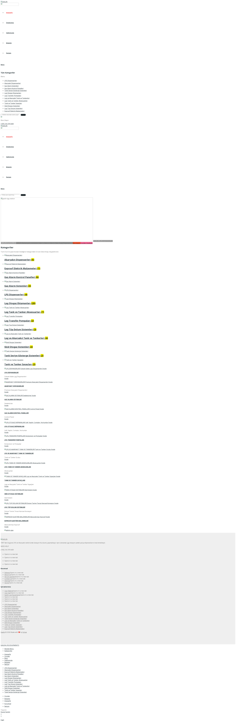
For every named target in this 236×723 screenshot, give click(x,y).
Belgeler (7, 662)
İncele (6, 379)
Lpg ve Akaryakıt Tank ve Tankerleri (17, 686)
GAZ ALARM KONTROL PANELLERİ (16, 413)
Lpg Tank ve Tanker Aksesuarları (15, 680)
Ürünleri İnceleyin (86, 243)
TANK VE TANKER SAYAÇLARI (14, 480)
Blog (6, 658)
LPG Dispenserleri (10, 668)
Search (23, 114)
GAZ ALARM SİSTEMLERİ (13, 400)
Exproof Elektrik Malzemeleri (14, 672)
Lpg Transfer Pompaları (12, 682)
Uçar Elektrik (8, 591)
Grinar (24, 632)
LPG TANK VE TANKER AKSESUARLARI (17, 467)
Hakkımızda (8, 660)
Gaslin (3, 632)
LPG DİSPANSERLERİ (11, 373)
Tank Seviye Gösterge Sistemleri (15, 692)
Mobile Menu (9, 649)
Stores (6, 583)
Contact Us (8, 579)
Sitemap (7, 581)
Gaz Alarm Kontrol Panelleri (14, 674)
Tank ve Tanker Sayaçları (13, 690)
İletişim (6, 664)
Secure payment (10, 577)
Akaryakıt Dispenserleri (12, 670)
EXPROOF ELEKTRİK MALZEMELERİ (16, 521)
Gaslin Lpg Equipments (12, 595)
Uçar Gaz (7, 593)
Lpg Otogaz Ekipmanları (12, 678)
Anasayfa (7, 654)
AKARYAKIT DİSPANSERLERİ (14, 386)
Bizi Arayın (76, 243)
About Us (7, 575)
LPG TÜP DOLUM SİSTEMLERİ (14, 507)
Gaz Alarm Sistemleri (11, 676)
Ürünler (7, 656)
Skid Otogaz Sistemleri (12, 688)
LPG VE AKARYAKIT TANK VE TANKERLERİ (19, 453)
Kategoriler (8, 651)
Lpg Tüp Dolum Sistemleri (13, 684)
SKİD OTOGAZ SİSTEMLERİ (13, 494)
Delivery (7, 573)
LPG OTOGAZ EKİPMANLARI (14, 426)
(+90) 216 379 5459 (7, 124)
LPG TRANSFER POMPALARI (14, 440)
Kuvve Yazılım (5, 712)
